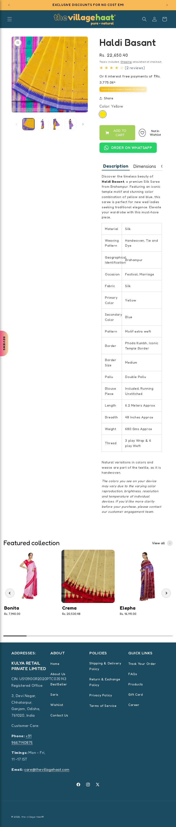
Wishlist (56, 705)
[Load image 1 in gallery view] (28, 124)
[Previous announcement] (9, 5)
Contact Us (59, 715)
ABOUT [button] (57, 653)
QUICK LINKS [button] (140, 653)
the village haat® (33, 816)
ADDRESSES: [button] (23, 653)
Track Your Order (142, 664)
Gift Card (135, 694)
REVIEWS (4, 343)
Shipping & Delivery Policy (105, 666)
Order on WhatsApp (131, 147)
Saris (54, 694)
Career (134, 705)
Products (135, 684)
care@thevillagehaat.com (46, 769)
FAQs (132, 674)
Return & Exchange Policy (104, 682)
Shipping (126, 61)
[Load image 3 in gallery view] (56, 124)
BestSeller (58, 684)
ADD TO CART (119, 132)
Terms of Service (103, 706)
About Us (58, 674)
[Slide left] (16, 124)
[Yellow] (102, 114)
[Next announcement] (167, 5)
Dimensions (144, 166)
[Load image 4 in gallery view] (70, 124)
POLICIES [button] (98, 653)
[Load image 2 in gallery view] (42, 124)
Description (115, 166)
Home (54, 664)
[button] (10, 19)
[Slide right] (83, 124)
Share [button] (108, 98)
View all (158, 543)
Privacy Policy (100, 695)
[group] (30, 591)
